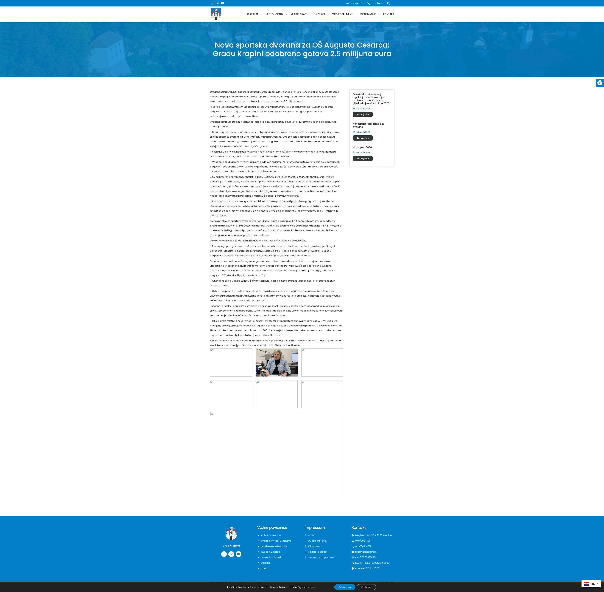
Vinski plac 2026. (362, 147)
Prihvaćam (345, 587)
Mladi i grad (298, 14)
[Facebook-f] (212, 3)
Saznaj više (363, 114)
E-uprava (319, 14)
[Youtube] (222, 3)
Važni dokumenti (342, 14)
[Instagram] (217, 3)
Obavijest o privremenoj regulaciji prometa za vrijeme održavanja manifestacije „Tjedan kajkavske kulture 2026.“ (372, 98)
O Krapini (252, 14)
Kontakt (388, 14)
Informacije (368, 14)
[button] (600, 83)
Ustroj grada (275, 14)
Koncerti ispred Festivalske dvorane (368, 125)
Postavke (366, 587)
